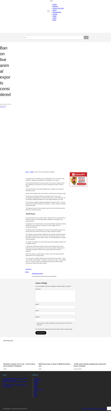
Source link (28, 269)
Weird (35, 396)
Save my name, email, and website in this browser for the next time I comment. (54, 323)
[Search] (86, 37)
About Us (84, 408)
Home (27, 172)
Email (37, 310)
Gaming (36, 384)
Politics (32, 172)
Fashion (36, 381)
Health (40, 368)
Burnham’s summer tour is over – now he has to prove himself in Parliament (19, 365)
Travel (35, 393)
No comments (3, 106)
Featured (36, 383)
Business (36, 378)
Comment (38, 289)
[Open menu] (48, 11)
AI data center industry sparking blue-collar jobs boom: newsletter (90, 365)
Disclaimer (94, 408)
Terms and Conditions (102, 408)
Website (37, 317)
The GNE (7, 408)
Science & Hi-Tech (77, 368)
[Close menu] (51, 1)
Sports (35, 391)
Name (37, 304)
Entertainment (37, 380)
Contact (89, 408)
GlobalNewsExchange (37, 273)
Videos (35, 394)
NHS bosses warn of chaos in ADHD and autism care (54, 365)
